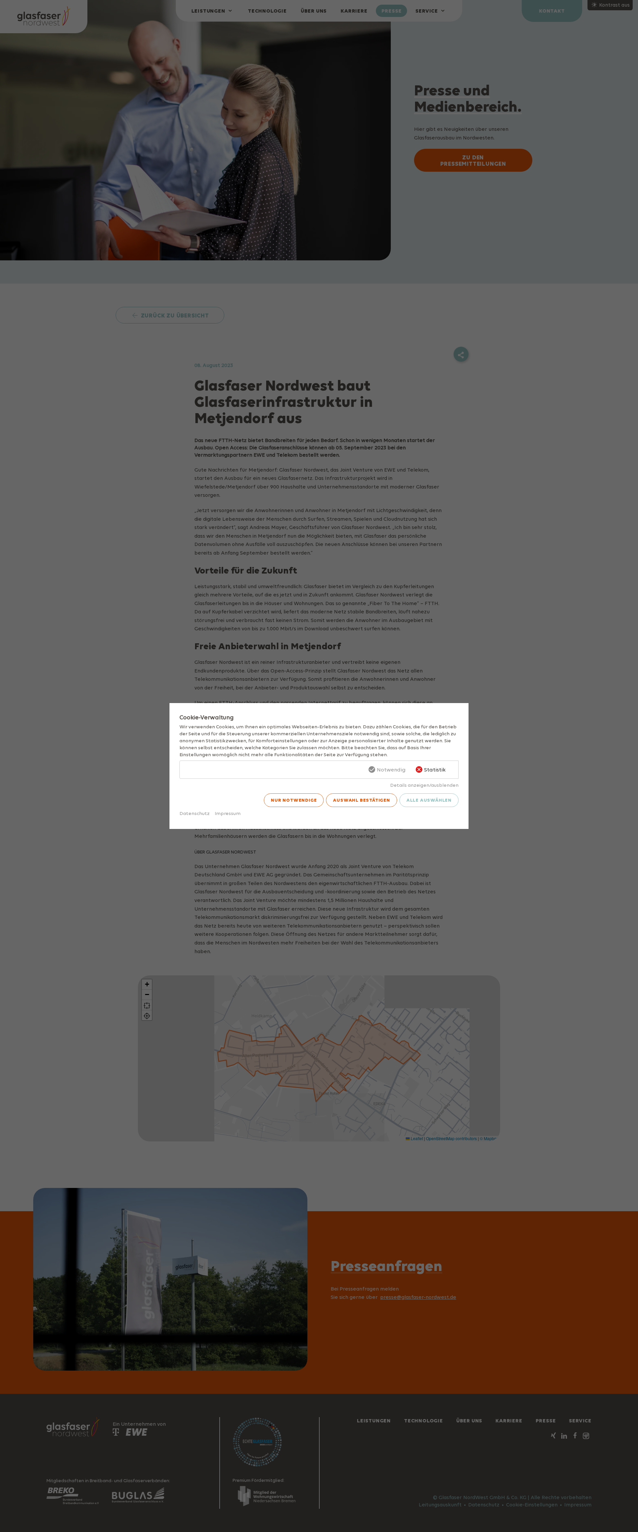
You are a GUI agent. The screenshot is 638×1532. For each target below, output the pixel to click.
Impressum (228, 813)
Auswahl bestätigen (361, 800)
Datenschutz (194, 813)
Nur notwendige (294, 800)
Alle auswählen (429, 800)
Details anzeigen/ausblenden (424, 785)
